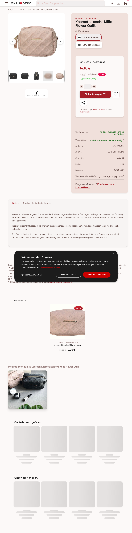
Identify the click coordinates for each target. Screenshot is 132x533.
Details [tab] (15, 203)
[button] (32, 274)
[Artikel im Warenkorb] (125, 3)
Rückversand (85, 112)
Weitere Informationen (50, 267)
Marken (20, 10)
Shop (10, 10)
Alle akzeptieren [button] (97, 274)
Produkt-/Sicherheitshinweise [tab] (37, 203)
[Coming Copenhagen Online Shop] (36, 93)
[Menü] (6, 3)
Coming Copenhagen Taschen (43, 10)
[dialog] (66, 266)
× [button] (113, 254)
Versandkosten (98, 109)
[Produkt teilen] (83, 102)
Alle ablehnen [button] (68, 274)
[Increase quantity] (94, 86)
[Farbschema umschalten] (111, 3)
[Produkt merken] (115, 94)
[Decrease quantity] (81, 86)
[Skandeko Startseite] (21, 3)
